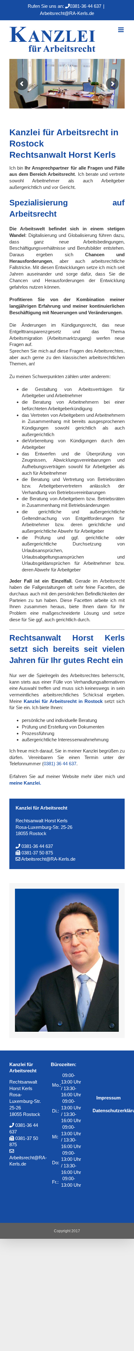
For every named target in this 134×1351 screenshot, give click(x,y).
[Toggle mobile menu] (121, 29)
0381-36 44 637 (85, 6)
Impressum (108, 1097)
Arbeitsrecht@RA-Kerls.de (67, 13)
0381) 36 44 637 (60, 763)
